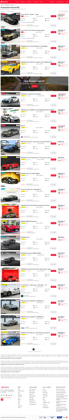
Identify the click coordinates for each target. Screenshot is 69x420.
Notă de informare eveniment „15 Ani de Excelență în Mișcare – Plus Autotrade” (62, 410)
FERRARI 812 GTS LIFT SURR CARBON (30, 173)
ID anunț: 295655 (39, 111)
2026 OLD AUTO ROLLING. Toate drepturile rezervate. (15, 417)
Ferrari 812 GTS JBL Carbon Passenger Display (33, 30)
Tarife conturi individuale (60, 390)
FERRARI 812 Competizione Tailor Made (31, 94)
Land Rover (20, 406)
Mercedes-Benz (21, 390)
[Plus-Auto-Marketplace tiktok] (9, 395)
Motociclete (29, 1)
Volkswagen (20, 395)
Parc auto (44, 404)
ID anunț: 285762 (38, 32)
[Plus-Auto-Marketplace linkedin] (11, 395)
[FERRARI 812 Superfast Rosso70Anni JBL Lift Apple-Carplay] (10, 274)
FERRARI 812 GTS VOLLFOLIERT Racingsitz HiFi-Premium (35, 205)
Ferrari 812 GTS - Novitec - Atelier (30, 14)
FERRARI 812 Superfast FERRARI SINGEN (31, 253)
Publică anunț (52, 1)
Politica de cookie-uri (60, 394)
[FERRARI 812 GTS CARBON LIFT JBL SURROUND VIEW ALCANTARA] (10, 115)
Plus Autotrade (30, 24)
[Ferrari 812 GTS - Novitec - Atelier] (10, 20)
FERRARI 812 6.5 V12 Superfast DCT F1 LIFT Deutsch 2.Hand (36, 157)
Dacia (19, 404)
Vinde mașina (45, 406)
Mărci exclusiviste (32, 389)
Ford (19, 397)
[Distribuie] (17, 14)
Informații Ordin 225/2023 (61, 407)
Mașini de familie (32, 395)
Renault (19, 399)
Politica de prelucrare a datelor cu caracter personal (62, 396)
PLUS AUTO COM (26, 136)
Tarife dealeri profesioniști (61, 392)
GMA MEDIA (27, 327)
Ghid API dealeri (46, 407)
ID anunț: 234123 (40, 95)
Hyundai (19, 407)
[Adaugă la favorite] (19, 14)
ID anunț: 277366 (39, 223)
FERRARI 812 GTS (25, 237)
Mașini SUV (31, 394)
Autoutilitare (35, 1)
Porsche (19, 394)
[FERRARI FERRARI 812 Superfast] (10, 227)
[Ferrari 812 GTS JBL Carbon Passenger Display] (10, 36)
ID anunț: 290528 (39, 175)
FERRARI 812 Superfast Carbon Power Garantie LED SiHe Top (36, 141)
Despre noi (45, 390)
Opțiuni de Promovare (60, 389)
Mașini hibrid (31, 399)
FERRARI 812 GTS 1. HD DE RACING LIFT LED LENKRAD (34, 46)
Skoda (19, 402)
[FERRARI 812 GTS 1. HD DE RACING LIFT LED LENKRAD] (10, 51)
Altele (41, 1)
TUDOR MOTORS (26, 295)
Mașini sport (31, 397)
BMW (19, 389)
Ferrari (12, 5)
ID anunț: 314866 (39, 207)
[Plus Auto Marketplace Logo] (4, 2)
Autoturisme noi (32, 402)
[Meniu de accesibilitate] (2, 399)
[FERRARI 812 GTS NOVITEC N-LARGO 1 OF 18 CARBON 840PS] (10, 67)
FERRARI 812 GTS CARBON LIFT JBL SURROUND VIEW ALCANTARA (37, 110)
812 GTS (23, 126)
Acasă (17, 1)
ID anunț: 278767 (40, 143)
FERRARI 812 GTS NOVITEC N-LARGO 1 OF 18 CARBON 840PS (36, 62)
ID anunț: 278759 (40, 159)
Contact (44, 400)
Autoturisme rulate (32, 404)
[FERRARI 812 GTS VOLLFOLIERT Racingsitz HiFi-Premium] (10, 211)
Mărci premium (32, 390)
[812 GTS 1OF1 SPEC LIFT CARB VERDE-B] (10, 195)
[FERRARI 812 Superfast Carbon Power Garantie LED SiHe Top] (10, 147)
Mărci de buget (32, 392)
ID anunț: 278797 (39, 16)
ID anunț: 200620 (39, 127)
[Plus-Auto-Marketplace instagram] (4, 395)
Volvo (19, 400)
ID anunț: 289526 (40, 270)
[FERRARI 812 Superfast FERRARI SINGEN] (10, 258)
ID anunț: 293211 (39, 48)
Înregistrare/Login (60, 1)
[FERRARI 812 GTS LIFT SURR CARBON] (10, 179)
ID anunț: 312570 (39, 318)
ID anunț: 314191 (39, 239)
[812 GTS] (10, 131)
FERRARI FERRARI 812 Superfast (29, 221)
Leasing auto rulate (46, 402)
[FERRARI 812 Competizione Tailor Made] (10, 99)
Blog (43, 399)
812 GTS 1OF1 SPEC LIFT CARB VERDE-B (31, 189)
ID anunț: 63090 (39, 191)
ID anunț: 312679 (39, 302)
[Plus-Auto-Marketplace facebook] (2, 395)
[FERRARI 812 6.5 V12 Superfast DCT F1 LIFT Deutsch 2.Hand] (10, 163)
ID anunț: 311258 (39, 334)
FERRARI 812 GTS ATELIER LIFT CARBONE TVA (32, 301)
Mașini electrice (32, 400)
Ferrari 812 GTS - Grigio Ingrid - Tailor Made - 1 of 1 (34, 285)
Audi (19, 392)
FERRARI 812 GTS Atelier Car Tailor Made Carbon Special (35, 332)
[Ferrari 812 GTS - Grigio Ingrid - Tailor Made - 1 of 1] (10, 290)
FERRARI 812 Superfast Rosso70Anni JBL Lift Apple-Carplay (36, 269)
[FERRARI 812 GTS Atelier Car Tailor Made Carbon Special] (10, 338)
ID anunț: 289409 (39, 286)
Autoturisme (22, 1)
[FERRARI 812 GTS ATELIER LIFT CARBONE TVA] (10, 306)
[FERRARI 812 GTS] (10, 242)
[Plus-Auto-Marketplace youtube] (6, 395)
